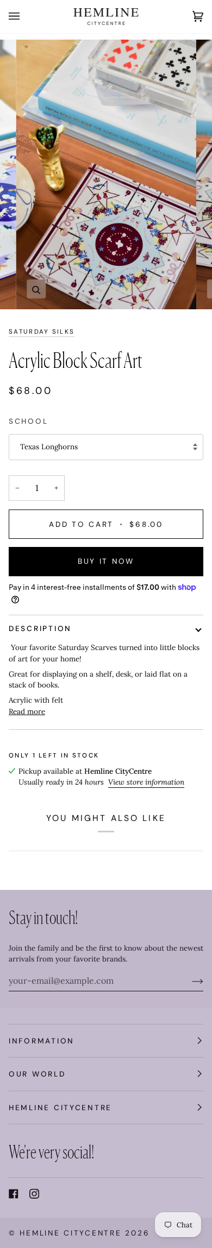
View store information (146, 782)
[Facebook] (13, 1194)
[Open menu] (25, 16)
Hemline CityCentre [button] (60, 1107)
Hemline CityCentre (70, 1233)
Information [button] (41, 1041)
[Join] (188, 980)
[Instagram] (34, 1194)
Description (40, 628)
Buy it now (106, 561)
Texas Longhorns (49, 446)
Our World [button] (37, 1074)
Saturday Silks (41, 332)
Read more (27, 711)
